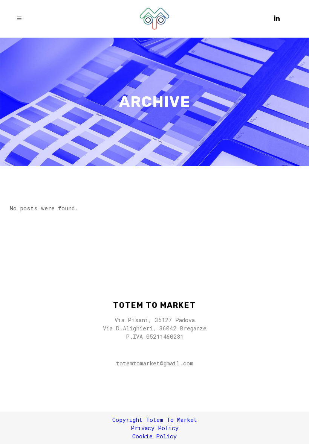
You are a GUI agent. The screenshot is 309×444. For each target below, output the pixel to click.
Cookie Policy (154, 436)
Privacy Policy (155, 428)
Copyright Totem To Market (154, 419)
